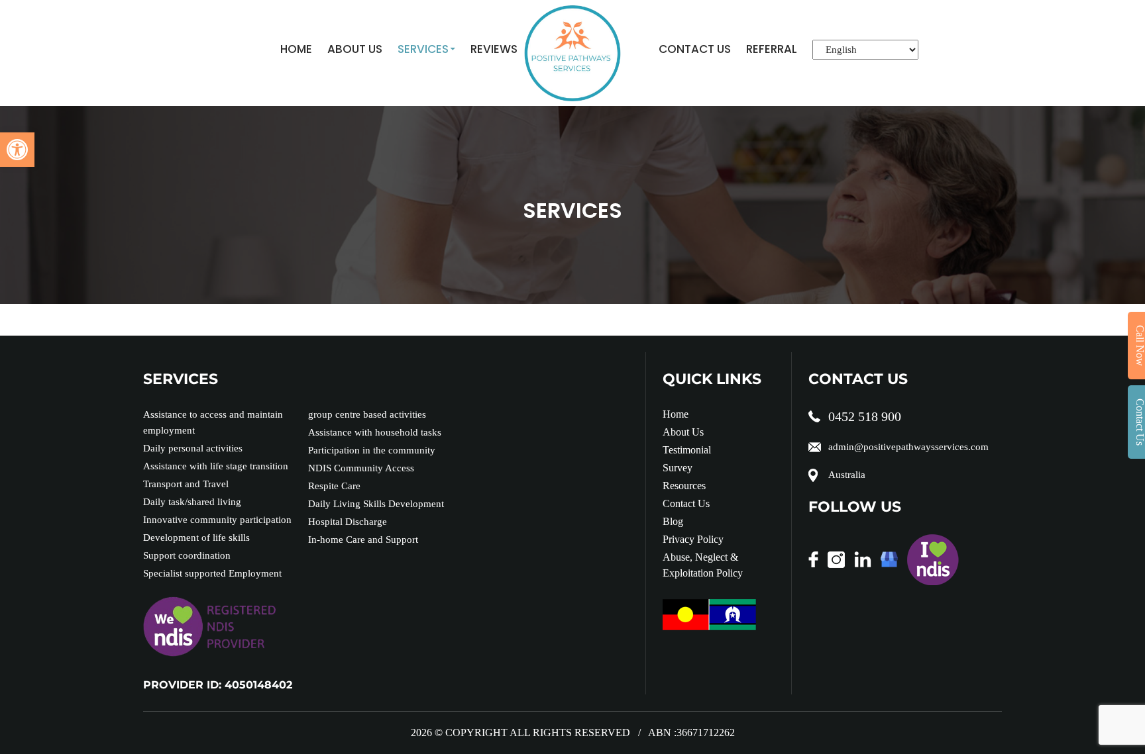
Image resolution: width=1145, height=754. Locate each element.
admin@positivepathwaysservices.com (908, 447)
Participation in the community (371, 450)
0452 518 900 (864, 416)
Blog (673, 521)
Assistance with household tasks (374, 432)
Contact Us (695, 49)
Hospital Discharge (347, 521)
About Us (354, 49)
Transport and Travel (186, 484)
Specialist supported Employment (212, 573)
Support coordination (187, 555)
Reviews (494, 49)
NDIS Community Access (361, 468)
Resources (684, 485)
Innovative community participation (217, 519)
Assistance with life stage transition (215, 466)
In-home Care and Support (363, 539)
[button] (17, 149)
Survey (677, 467)
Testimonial (687, 449)
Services (423, 49)
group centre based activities (367, 414)
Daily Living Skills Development (376, 503)
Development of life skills (196, 537)
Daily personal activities (193, 448)
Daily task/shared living (192, 501)
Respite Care (334, 486)
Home (296, 49)
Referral (771, 49)
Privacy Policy (693, 539)
